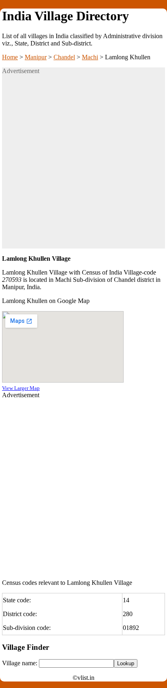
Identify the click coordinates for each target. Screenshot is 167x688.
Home (10, 57)
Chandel (64, 57)
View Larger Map (21, 388)
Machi (90, 57)
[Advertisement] (83, 165)
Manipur (36, 57)
